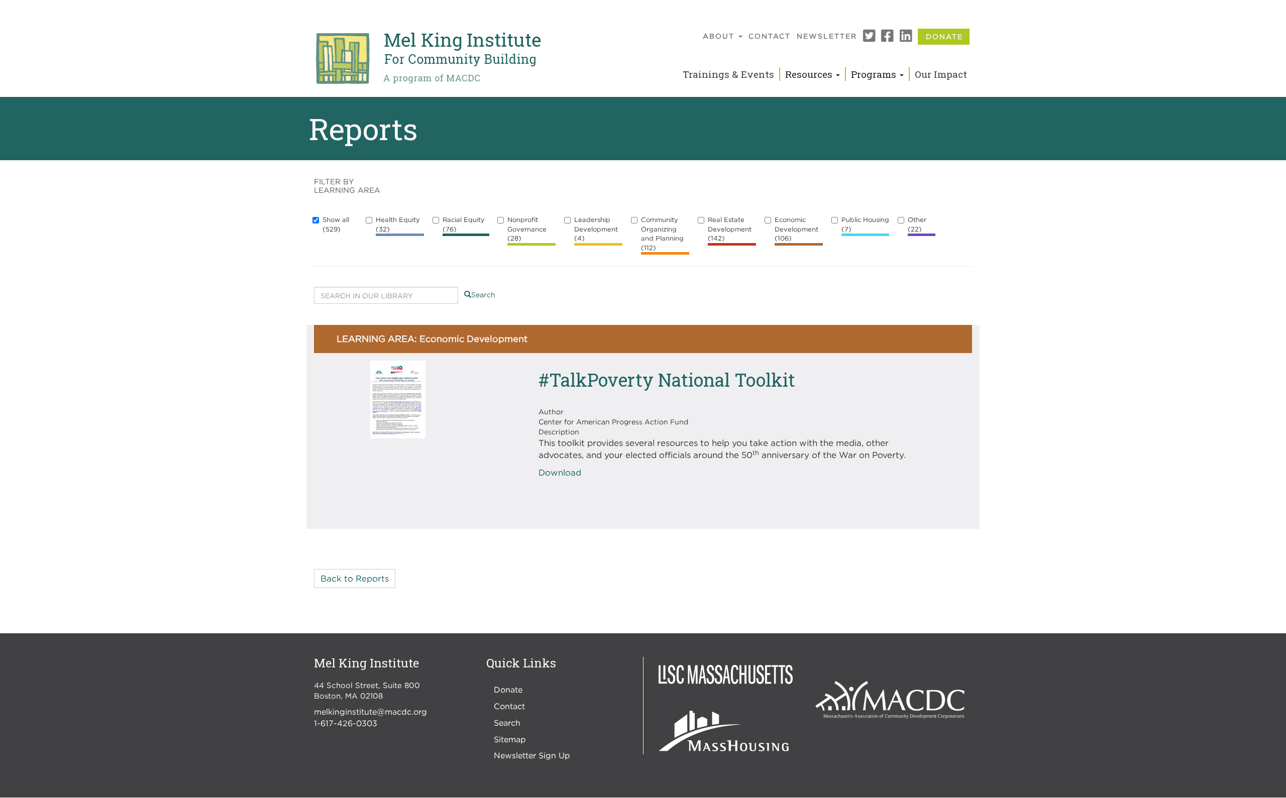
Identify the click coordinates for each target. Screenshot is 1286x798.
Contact (769, 36)
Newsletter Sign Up (532, 755)
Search (483, 294)
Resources (810, 74)
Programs (875, 74)
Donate (944, 36)
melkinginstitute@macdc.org (370, 711)
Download (560, 472)
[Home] (427, 59)
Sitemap (510, 739)
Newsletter (827, 36)
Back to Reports (354, 578)
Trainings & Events (728, 74)
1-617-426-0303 (345, 723)
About (720, 36)
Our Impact (941, 74)
